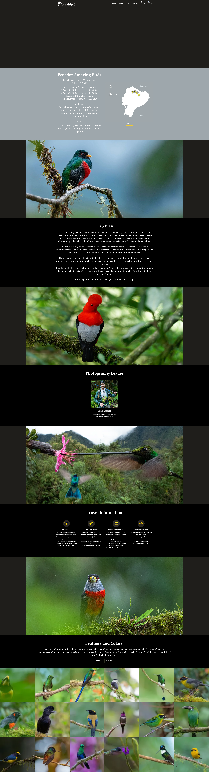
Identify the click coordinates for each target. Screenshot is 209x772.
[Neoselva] (66, 3)
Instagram (109, 661)
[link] (104, 394)
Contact (98, 661)
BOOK (129, 123)
